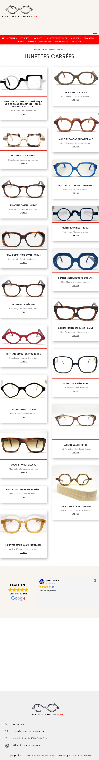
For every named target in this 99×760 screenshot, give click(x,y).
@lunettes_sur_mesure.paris (26, 745)
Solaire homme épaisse (23, 464)
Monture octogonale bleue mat (75, 185)
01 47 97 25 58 (18, 724)
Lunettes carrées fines (75, 383)
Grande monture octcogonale (75, 277)
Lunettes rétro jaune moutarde (23, 545)
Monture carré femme (23, 155)
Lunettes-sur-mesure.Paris (43, 755)
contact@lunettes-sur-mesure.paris (29, 731)
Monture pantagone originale (76, 139)
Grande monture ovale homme (23, 254)
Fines (21, 41)
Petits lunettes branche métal (23, 489)
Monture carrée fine (23, 304)
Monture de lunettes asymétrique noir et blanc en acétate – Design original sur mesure (23, 104)
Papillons (45, 41)
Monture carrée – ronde (75, 227)
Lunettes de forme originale (75, 506)
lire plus (23, 114)
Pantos (31, 41)
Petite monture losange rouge (23, 353)
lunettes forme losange (23, 409)
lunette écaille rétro (76, 444)
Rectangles (61, 41)
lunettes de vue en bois (75, 92)
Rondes (76, 41)
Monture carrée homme (23, 205)
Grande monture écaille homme (75, 328)
